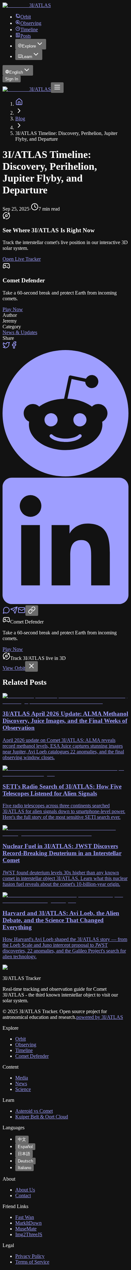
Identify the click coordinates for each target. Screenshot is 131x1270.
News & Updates (20, 332)
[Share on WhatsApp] (6, 612)
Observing (30, 23)
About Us (25, 1189)
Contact (23, 1195)
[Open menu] (57, 87)
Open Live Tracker (22, 259)
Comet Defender (32, 1056)
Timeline (29, 29)
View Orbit (14, 668)
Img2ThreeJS (28, 1234)
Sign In (11, 79)
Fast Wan (24, 1217)
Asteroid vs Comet (34, 1111)
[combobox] (18, 70)
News (21, 1083)
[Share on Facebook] (14, 347)
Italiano (24, 1167)
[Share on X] (6, 347)
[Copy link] (31, 610)
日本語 (24, 1153)
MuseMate (26, 1228)
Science (23, 1089)
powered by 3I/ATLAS (99, 1017)
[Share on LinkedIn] (65, 602)
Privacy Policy (30, 1256)
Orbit (25, 16)
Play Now (13, 309)
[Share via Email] (21, 612)
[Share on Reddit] (65, 474)
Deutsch (25, 1161)
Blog (20, 118)
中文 (22, 1139)
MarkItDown (28, 1223)
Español (25, 1146)
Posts (25, 36)
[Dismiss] (31, 666)
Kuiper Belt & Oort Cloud (41, 1116)
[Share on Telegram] (14, 612)
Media (21, 1077)
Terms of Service (32, 1262)
